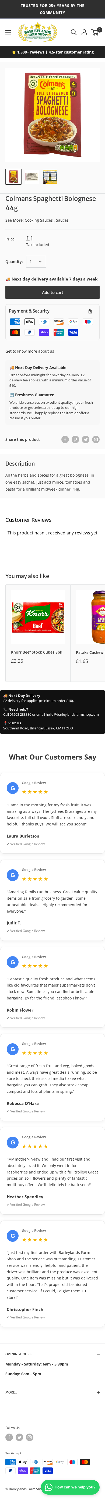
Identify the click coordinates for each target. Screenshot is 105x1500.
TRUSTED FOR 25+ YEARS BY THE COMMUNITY (53, 9)
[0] (95, 32)
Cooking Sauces (39, 220)
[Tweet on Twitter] (85, 439)
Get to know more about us (29, 351)
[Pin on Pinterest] (75, 439)
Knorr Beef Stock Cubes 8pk (36, 652)
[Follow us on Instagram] (29, 1437)
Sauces (62, 220)
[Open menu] (8, 32)
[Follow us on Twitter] (19, 1437)
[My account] (84, 32)
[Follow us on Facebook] (9, 1437)
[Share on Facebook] (65, 439)
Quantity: (14, 261)
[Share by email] (96, 439)
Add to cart (52, 292)
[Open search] (74, 32)
